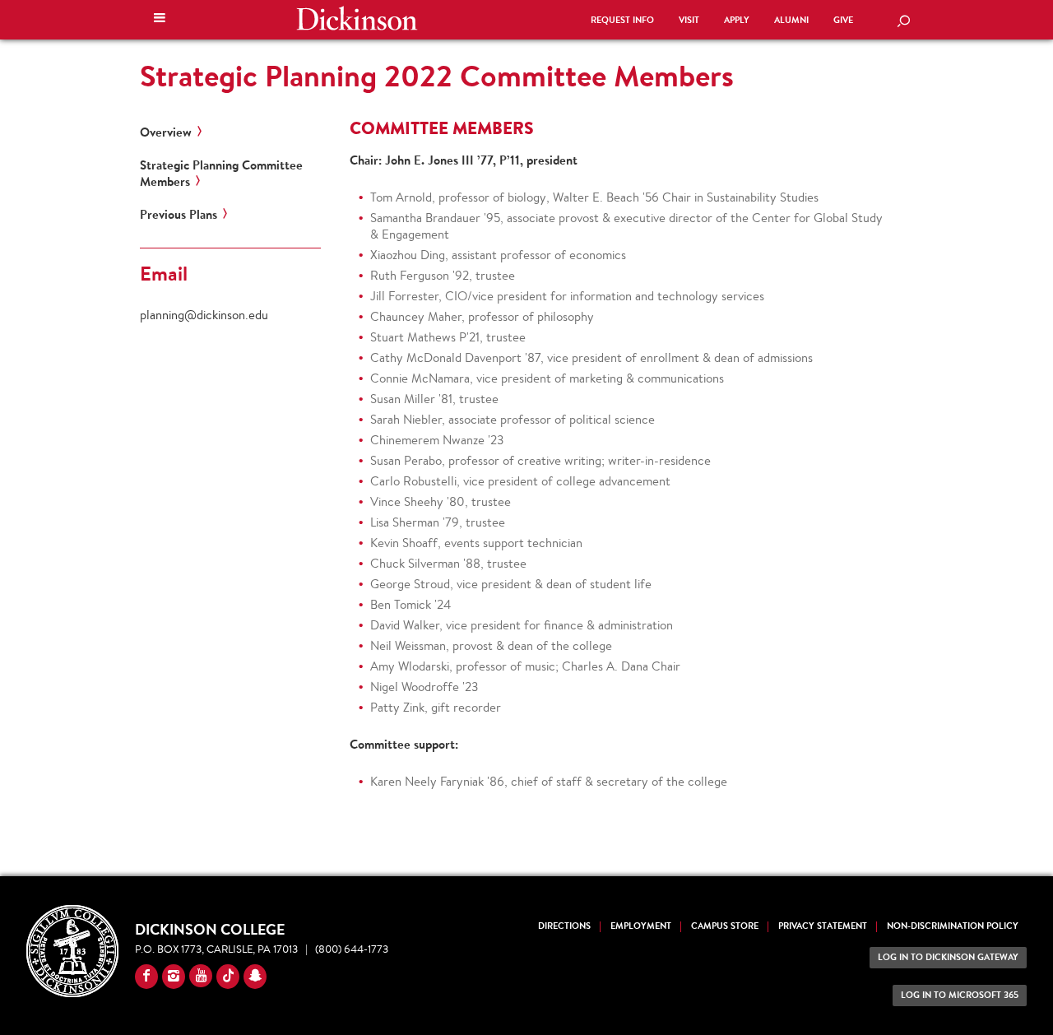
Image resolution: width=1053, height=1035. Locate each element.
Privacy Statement (822, 926)
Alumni (791, 20)
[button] (159, 19)
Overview (166, 132)
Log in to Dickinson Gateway (948, 957)
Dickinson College (357, 18)
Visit (689, 20)
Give (843, 20)
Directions (564, 926)
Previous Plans (178, 215)
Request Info (622, 20)
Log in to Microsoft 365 (959, 995)
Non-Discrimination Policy (952, 926)
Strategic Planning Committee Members (221, 173)
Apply (736, 20)
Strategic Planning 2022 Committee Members (437, 75)
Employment (640, 926)
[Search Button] (903, 22)
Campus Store (724, 926)
